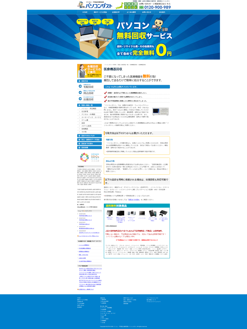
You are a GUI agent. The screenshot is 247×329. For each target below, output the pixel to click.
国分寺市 (92, 177)
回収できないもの (128, 298)
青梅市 (87, 179)
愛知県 (85, 184)
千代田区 (79, 169)
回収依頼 (126, 303)
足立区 (98, 171)
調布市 (94, 176)
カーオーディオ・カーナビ (91, 117)
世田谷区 (84, 169)
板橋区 (86, 171)
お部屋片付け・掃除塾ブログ (86, 289)
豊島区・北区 (80, 171)
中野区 (96, 174)
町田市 (100, 179)
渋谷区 (94, 171)
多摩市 (79, 181)
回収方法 (102, 298)
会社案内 (79, 307)
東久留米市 (92, 183)
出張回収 (104, 303)
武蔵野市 (97, 181)
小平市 (88, 177)
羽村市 (91, 179)
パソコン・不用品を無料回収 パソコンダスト (125, 326)
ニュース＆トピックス (152, 298)
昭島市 (93, 181)
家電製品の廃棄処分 (84, 251)
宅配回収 (104, 299)
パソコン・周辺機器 (89, 109)
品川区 (89, 169)
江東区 (85, 172)
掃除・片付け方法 (83, 254)
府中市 (97, 177)
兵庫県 (89, 184)
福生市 (89, 181)
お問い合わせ (80, 305)
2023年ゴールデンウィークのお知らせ (89, 232)
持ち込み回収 (105, 301)
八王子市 (95, 179)
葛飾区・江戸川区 (96, 169)
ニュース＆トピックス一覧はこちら (89, 236)
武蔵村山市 (84, 181)
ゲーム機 (85, 120)
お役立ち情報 (82, 258)
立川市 (85, 176)
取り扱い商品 (103, 306)
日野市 (81, 176)
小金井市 (90, 176)
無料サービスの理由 (82, 299)
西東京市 (86, 183)
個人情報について (151, 299)
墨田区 (90, 171)
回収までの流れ (134, 200)
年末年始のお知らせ (84, 224)
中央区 (84, 174)
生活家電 (85, 111)
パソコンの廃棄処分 (84, 245)
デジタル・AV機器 (88, 114)
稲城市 (98, 176)
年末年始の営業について (85, 215)
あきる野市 (82, 179)
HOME (79, 298)
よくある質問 (80, 303)
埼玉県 (97, 183)
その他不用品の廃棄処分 (85, 261)
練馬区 (97, 172)
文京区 (88, 174)
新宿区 (89, 172)
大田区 (93, 172)
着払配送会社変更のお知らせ (86, 228)
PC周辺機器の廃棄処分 (85, 248)
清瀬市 (84, 177)
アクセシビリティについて (154, 301)
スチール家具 (86, 126)
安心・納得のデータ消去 (130, 299)
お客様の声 (80, 301)
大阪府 (81, 184)
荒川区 (92, 174)
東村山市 (79, 177)
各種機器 (85, 129)
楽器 (83, 123)
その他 (84, 132)
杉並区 (80, 174)
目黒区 (81, 172)
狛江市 (81, 183)
